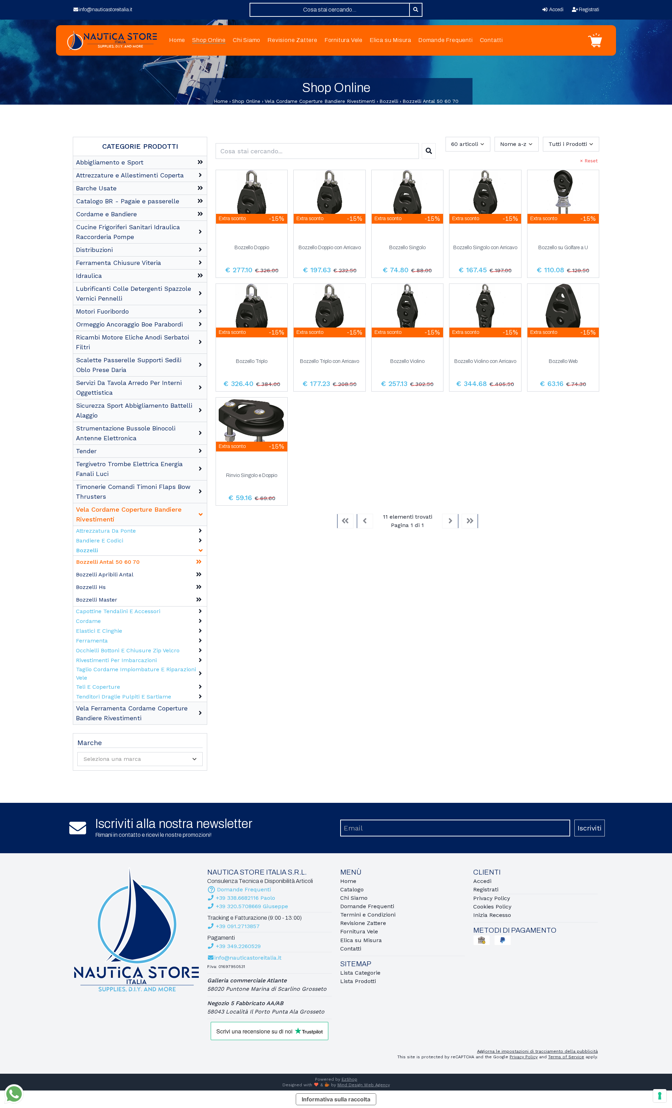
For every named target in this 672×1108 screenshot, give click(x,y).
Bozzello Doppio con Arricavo (330, 247)
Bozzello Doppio (251, 247)
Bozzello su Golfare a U (563, 247)
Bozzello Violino (407, 361)
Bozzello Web (563, 361)
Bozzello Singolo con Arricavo (485, 247)
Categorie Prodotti (140, 146)
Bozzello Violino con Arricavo (485, 361)
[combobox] (330, 10)
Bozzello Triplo (251, 361)
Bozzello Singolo (407, 247)
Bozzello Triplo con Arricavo (329, 361)
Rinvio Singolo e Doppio (251, 475)
